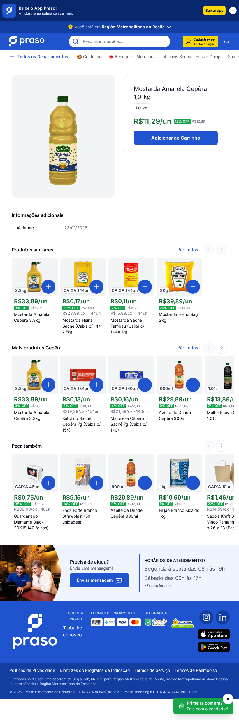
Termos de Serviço (152, 670)
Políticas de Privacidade (32, 670)
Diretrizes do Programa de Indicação (95, 670)
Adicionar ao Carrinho (175, 138)
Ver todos (188, 249)
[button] (214, 10)
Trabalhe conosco (72, 631)
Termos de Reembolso (196, 670)
